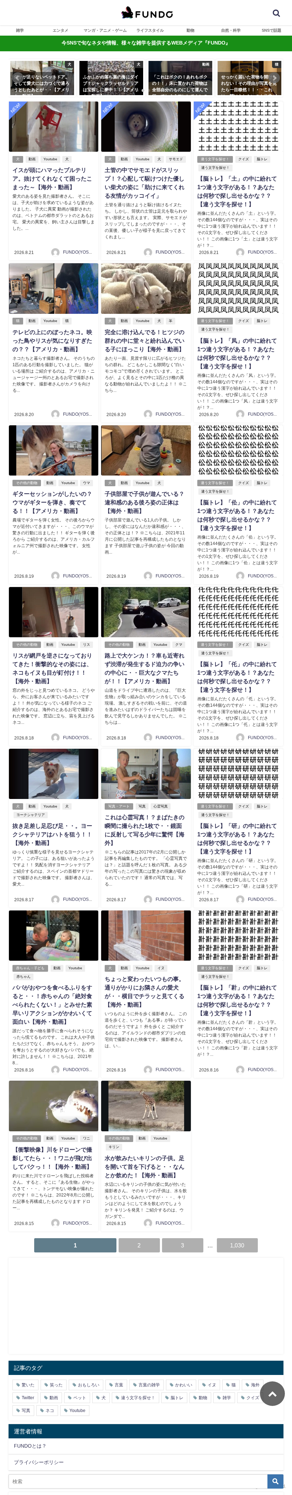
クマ (178, 644)
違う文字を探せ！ (215, 159)
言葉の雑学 (149, 1385)
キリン (114, 1146)
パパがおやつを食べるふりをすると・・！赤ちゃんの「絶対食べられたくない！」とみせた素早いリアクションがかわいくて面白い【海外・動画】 (52, 1004)
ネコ (50, 1410)
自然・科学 (231, 30)
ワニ (86, 1138)
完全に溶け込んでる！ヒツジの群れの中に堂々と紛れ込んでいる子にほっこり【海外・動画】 (144, 340)
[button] (18, 78)
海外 (255, 1385)
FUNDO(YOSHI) (78, 252)
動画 (32, 159)
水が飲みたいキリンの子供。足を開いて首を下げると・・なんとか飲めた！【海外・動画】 (144, 1166)
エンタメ (60, 30)
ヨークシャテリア (30, 814)
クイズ (243, 159)
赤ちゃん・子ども (30, 968)
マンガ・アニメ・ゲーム (105, 30)
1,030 (237, 1245)
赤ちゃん (23, 976)
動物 (190, 30)
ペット (79, 1398)
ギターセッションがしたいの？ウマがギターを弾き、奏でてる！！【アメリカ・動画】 (52, 502)
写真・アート (119, 806)
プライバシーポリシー (39, 1462)
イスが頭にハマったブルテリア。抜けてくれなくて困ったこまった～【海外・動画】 (52, 178)
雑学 (20, 30)
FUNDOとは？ (30, 1445)
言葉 (119, 1385)
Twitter (28, 1398)
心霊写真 (160, 806)
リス (86, 644)
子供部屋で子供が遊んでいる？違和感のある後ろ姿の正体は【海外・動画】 (144, 502)
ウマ (86, 482)
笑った (56, 1385)
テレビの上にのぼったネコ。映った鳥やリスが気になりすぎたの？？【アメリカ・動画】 (52, 340)
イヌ (161, 968)
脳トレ (262, 159)
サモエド (176, 159)
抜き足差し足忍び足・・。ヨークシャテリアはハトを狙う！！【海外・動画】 (52, 834)
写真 (142, 806)
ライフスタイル (150, 30)
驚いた (28, 1385)
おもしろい (88, 1385)
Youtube (50, 159)
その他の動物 (26, 482)
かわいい (183, 1385)
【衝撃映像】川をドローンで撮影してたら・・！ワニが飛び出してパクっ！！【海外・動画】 (52, 1158)
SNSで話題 (271, 30)
